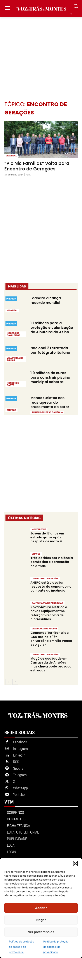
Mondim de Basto (13, 384)
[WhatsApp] (7, 788)
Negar (41, 920)
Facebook (20, 742)
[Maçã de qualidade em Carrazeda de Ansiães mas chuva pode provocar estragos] (16, 662)
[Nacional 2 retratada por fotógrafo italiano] (16, 353)
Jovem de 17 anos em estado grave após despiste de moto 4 (47, 537)
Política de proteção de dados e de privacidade (21, 947)
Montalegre (39, 529)
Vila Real (11, 155)
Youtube (19, 794)
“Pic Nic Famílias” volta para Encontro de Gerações (36, 166)
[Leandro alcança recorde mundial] (16, 303)
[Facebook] (7, 742)
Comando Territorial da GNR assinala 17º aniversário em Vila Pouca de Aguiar (51, 638)
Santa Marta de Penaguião (47, 603)
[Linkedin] (7, 755)
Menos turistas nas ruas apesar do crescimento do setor (49, 402)
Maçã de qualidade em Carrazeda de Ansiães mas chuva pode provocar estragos (51, 664)
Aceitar (41, 908)
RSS (16, 762)
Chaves (36, 554)
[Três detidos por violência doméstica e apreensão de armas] (16, 562)
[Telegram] (7, 775)
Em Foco (11, 410)
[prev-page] (8, 682)
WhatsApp (20, 788)
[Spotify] (7, 768)
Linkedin (19, 755)
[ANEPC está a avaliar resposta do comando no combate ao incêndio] (16, 586)
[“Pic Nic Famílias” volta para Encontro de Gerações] (41, 139)
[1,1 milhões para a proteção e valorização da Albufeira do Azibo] (16, 328)
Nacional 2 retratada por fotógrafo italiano (50, 350)
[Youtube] (7, 794)
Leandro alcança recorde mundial (45, 300)
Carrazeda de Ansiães (45, 578)
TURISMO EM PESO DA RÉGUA (47, 412)
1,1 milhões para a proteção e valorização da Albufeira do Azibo (51, 328)
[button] (75, 863)
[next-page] (15, 682)
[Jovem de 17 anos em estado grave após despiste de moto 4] (16, 537)
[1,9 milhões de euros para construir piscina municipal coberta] (16, 378)
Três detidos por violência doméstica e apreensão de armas (51, 562)
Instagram (20, 748)
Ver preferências (41, 932)
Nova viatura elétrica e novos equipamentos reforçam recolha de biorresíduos (48, 613)
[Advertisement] (41, 52)
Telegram (20, 775)
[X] (7, 781)
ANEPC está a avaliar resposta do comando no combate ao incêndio (51, 586)
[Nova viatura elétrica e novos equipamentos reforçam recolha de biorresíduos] (16, 611)
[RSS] (7, 762)
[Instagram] (7, 748)
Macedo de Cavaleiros (13, 334)
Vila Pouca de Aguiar (15, 359)
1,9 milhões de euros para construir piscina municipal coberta (50, 377)
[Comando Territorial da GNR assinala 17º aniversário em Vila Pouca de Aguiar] (16, 637)
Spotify (18, 768)
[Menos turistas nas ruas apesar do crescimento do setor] (16, 403)
